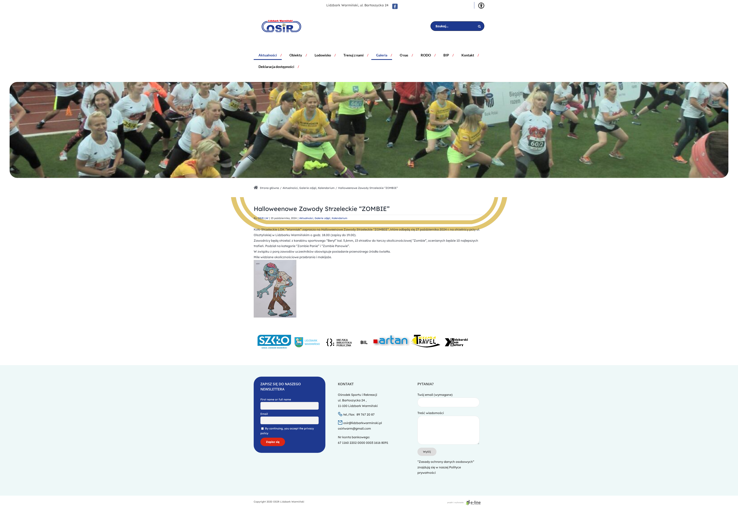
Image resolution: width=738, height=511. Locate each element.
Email (264, 414)
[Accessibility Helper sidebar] (481, 5)
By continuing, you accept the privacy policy (287, 431)
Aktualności (306, 218)
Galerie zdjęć (322, 218)
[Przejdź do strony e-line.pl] (465, 501)
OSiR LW (263, 218)
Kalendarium (339, 218)
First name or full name (275, 399)
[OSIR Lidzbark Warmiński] (278, 26)
